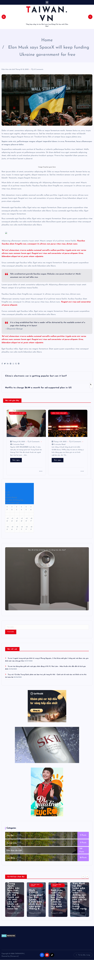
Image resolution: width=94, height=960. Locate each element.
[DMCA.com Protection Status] (8, 935)
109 (80, 849)
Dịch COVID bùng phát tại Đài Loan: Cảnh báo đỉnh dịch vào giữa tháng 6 (36, 899)
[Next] (87, 876)
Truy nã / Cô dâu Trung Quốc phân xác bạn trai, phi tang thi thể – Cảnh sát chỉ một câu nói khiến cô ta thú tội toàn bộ (13, 894)
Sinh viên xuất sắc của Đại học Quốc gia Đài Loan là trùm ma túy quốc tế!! (57, 899)
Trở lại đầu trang (84, 955)
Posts (83, 835)
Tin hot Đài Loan (35, 885)
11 (80, 835)
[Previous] (83, 876)
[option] (14, 899)
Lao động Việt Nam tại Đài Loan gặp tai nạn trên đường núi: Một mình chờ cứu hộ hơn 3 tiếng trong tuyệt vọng (79, 895)
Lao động (11, 858)
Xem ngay (16, 460)
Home (47, 40)
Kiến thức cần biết (8, 69)
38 (81, 858)
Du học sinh (12, 843)
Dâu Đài (10, 836)
